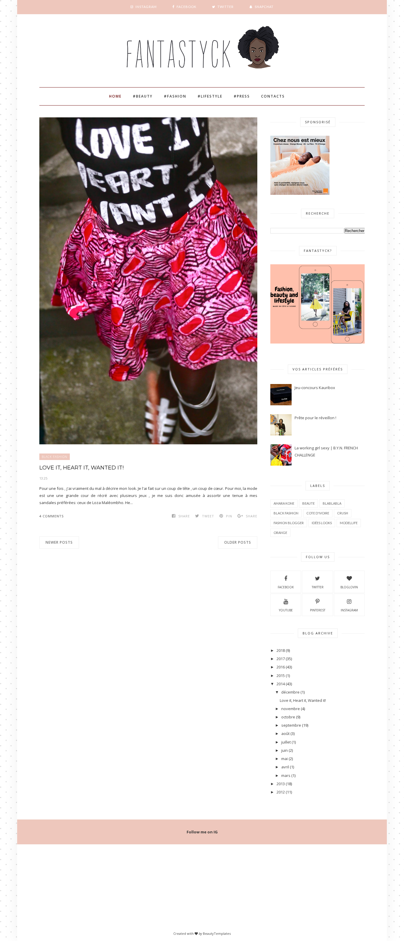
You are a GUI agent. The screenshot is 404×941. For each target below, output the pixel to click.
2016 (281, 667)
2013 (281, 783)
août (285, 733)
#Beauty (143, 96)
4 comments (51, 516)
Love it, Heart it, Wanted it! (81, 467)
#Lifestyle (210, 96)
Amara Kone (284, 503)
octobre (288, 717)
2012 (281, 792)
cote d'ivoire (317, 513)
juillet (286, 742)
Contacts (273, 96)
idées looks (322, 523)
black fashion (54, 457)
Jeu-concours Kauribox (315, 387)
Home (115, 96)
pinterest (317, 610)
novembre (290, 708)
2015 (281, 675)
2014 (281, 683)
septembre (291, 725)
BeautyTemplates (217, 933)
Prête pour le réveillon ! (315, 417)
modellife (349, 523)
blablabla (332, 503)
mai (284, 758)
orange (280, 533)
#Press (242, 96)
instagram (349, 610)
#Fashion (175, 96)
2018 (281, 650)
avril (285, 767)
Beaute (308, 503)
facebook (286, 587)
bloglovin (349, 587)
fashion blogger (289, 523)
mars (285, 775)
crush (342, 513)
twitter (318, 587)
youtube (286, 610)
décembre (290, 692)
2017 (281, 658)
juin (284, 750)
